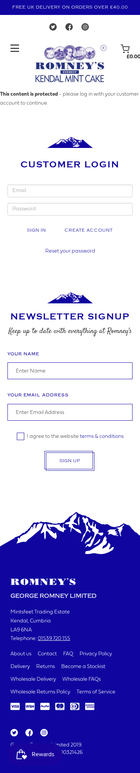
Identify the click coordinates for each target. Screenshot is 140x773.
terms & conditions (102, 436)
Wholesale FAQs (81, 679)
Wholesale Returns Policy (40, 692)
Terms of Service (96, 692)
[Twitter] (53, 28)
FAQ (68, 654)
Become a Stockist (83, 667)
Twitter (13, 733)
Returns (45, 667)
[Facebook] (69, 28)
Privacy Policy (96, 654)
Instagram (43, 733)
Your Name (23, 354)
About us (20, 654)
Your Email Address (38, 395)
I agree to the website (75, 436)
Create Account (89, 230)
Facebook (28, 733)
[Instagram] (85, 28)
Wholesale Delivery (33, 679)
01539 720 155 (54, 638)
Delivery (20, 667)
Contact (47, 654)
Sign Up (69, 460)
